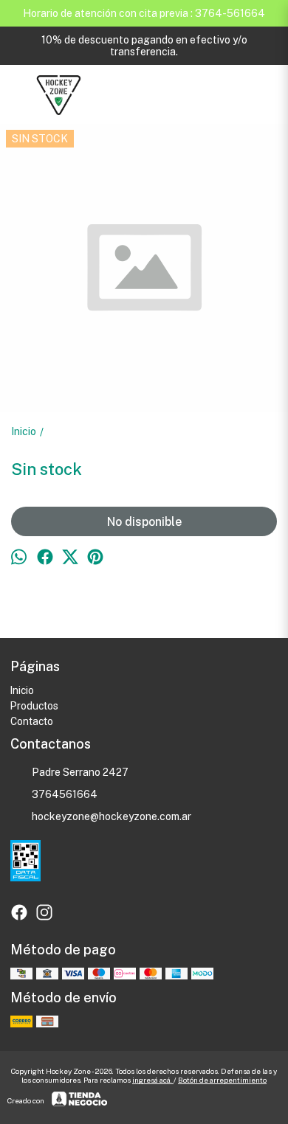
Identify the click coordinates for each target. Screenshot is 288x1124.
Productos (34, 706)
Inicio (22, 690)
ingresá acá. (153, 1079)
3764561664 (64, 794)
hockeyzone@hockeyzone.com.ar (111, 816)
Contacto (31, 721)
